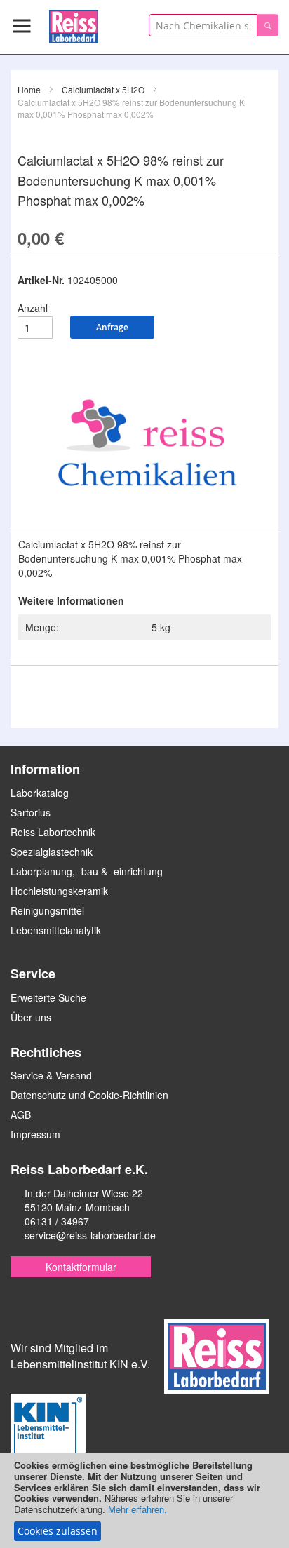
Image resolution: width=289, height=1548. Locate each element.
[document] (144, 1500)
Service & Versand (51, 1075)
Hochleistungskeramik (59, 891)
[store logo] (73, 24)
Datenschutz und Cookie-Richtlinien (89, 1095)
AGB (21, 1115)
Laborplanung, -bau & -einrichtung (87, 871)
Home (29, 89)
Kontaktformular (81, 1267)
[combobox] (203, 25)
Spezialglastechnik (52, 851)
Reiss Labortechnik (53, 832)
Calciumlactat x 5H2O (103, 89)
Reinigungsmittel (47, 910)
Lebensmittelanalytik (56, 930)
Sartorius (31, 812)
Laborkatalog (40, 793)
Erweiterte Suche (48, 997)
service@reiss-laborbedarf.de (90, 1235)
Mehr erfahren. (137, 1509)
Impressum (35, 1134)
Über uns (31, 1017)
